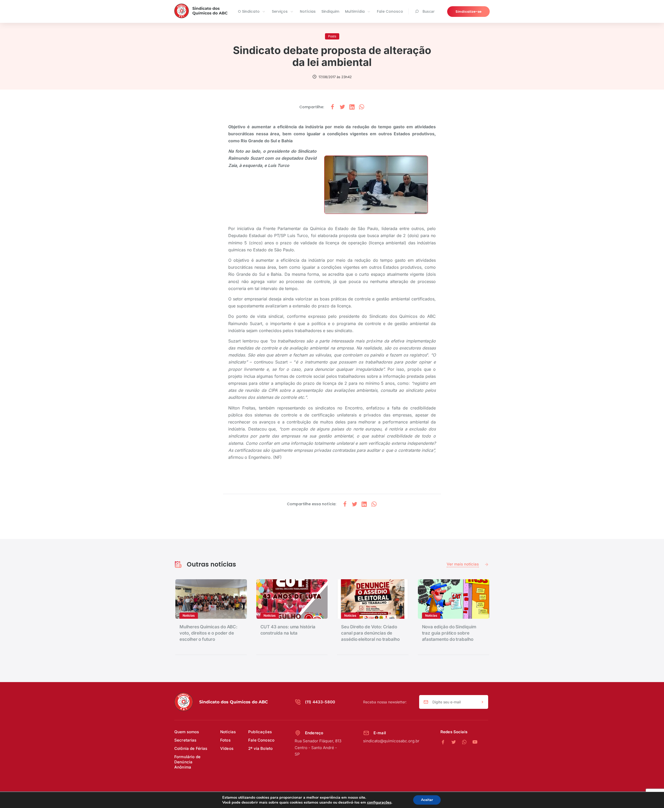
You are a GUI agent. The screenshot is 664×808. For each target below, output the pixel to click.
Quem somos (186, 731)
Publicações (260, 731)
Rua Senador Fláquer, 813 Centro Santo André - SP (318, 747)
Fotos (225, 740)
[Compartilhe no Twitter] (342, 107)
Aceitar (427, 799)
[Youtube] (475, 742)
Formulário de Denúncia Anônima (187, 762)
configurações (379, 802)
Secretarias (185, 740)
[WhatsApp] (467, 742)
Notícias (308, 11)
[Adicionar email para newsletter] (482, 702)
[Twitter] (456, 742)
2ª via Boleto (260, 748)
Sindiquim (330, 11)
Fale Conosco (390, 11)
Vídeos (226, 748)
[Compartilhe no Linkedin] (352, 107)
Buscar (428, 11)
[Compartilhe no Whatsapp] (361, 107)
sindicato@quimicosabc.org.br (391, 740)
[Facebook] (445, 742)
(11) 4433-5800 (320, 701)
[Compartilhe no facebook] (332, 107)
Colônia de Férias (191, 748)
